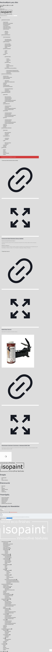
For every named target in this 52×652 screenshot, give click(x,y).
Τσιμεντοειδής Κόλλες (8, 556)
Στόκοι (6, 566)
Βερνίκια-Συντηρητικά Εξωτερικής (7, 584)
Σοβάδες (6, 565)
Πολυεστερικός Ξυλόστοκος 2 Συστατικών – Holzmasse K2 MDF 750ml (16, 445)
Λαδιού (4, 638)
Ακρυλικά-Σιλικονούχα (9, 577)
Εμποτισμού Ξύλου (6, 585)
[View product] (20, 198)
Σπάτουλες (4, 647)
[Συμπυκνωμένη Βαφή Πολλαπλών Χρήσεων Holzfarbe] (20, 160)
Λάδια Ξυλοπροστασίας (6, 587)
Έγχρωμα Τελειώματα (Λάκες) (9, 612)
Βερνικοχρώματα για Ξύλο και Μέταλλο (10, 579)
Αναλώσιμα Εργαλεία (6, 593)
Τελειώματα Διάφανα (8, 603)
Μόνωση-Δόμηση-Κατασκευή (6, 554)
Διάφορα (4, 649)
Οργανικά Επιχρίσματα (8, 557)
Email (1, 509)
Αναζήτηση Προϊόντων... (3, 15)
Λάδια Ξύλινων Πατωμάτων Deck (10, 589)
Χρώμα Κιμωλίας (5, 542)
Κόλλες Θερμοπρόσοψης (6, 555)
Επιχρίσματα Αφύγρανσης (7, 564)
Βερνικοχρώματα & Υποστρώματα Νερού (12, 580)
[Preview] (20, 236)
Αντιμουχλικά (8, 572)
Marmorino (6, 550)
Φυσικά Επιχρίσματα (6, 549)
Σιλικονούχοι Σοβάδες (8, 561)
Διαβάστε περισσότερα (3, 518)
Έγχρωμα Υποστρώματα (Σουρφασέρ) (10, 604)
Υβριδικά (4, 607)
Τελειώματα (6, 633)
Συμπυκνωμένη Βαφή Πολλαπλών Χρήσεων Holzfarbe (12, 238)
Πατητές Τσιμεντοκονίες (6, 547)
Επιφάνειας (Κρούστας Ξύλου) (7, 586)
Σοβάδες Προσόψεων (6, 558)
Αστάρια (6, 563)
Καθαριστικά (5, 626)
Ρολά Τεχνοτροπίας (6, 648)
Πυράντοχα (5, 625)
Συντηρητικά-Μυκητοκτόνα (9, 595)
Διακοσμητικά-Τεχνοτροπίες (6, 541)
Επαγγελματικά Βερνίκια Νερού (7, 594)
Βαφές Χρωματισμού (8, 601)
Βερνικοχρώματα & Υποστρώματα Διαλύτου (12, 581)
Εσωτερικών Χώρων (8, 570)
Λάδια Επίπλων (7, 588)
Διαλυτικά (4, 592)
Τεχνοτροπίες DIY (5, 546)
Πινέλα (4, 646)
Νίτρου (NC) (5, 619)
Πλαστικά (7, 571)
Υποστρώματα (7, 596)
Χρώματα (4, 569)
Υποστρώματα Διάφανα (8, 602)
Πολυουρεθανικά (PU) (6, 608)
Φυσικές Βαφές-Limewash (7, 548)
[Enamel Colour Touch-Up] (20, 251)
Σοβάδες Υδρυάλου (7, 562)
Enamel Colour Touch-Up (6, 329)
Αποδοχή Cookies (9, 518)
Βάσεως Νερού (5, 600)
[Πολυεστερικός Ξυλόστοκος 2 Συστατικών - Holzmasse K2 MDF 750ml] (20, 351)
